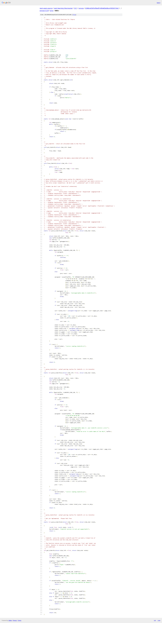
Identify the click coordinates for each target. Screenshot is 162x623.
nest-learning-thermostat (63, 8)
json (159, 620)
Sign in (158, 2)
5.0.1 (75, 8)
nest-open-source (46, 8)
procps (81, 8)
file (74, 14)
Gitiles (10, 620)
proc (51, 11)
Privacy (15, 620)
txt (155, 620)
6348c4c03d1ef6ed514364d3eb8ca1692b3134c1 (102, 8)
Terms (19, 620)
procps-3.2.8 (44, 11)
